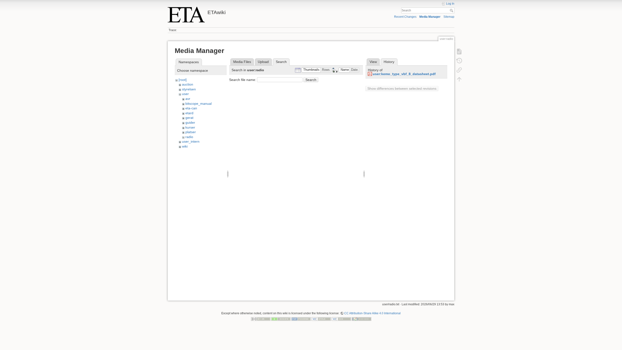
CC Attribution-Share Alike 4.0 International (372, 313)
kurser (190, 127)
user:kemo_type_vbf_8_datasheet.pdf (404, 74)
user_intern (190, 141)
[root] (183, 80)
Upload (263, 62)
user (185, 94)
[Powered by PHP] (301, 319)
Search (452, 10)
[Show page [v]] (459, 51)
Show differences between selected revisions (401, 88)
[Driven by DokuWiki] (361, 319)
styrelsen (189, 89)
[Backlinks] (459, 70)
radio (189, 137)
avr (187, 99)
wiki (185, 146)
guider (190, 122)
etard (189, 113)
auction (187, 84)
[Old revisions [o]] (459, 60)
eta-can (191, 108)
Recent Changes (405, 16)
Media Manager (430, 16)
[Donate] (281, 319)
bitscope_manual (198, 103)
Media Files (242, 62)
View (373, 62)
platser (190, 132)
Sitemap (448, 16)
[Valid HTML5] (321, 319)
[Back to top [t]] (459, 79)
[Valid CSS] (341, 319)
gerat (189, 118)
